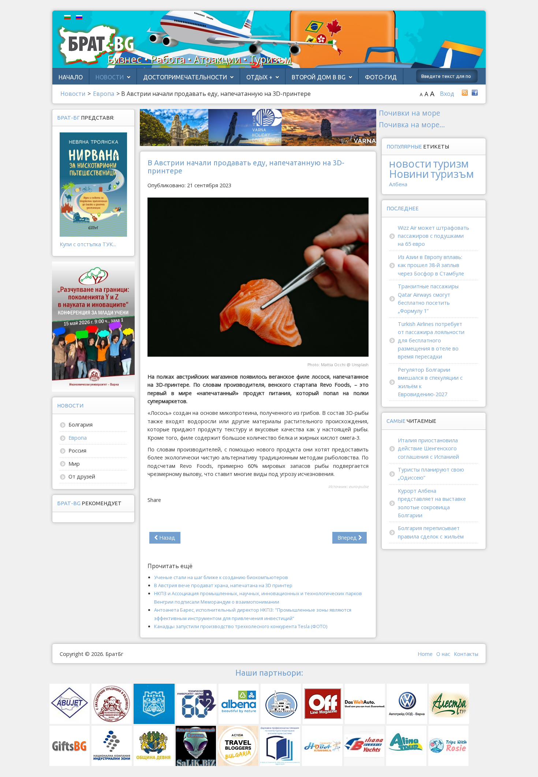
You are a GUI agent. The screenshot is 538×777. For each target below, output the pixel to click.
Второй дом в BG (318, 77)
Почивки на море (409, 113)
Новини (409, 173)
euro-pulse (359, 486)
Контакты (466, 653)
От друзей (81, 476)
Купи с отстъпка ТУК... (88, 244)
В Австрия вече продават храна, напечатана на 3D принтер (223, 585)
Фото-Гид (381, 77)
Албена (398, 184)
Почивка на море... (412, 125)
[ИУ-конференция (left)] (93, 326)
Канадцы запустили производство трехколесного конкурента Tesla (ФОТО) (240, 626)
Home (425, 653)
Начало (71, 77)
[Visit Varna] (258, 126)
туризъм (452, 173)
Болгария (80, 424)
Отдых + (259, 77)
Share (154, 499)
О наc (443, 653)
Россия (77, 450)
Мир (74, 463)
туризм (451, 163)
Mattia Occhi (333, 364)
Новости (110, 77)
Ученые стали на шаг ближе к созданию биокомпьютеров (221, 577)
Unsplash (360, 364)
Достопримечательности (185, 77)
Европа (77, 437)
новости (410, 163)
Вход (447, 94)
